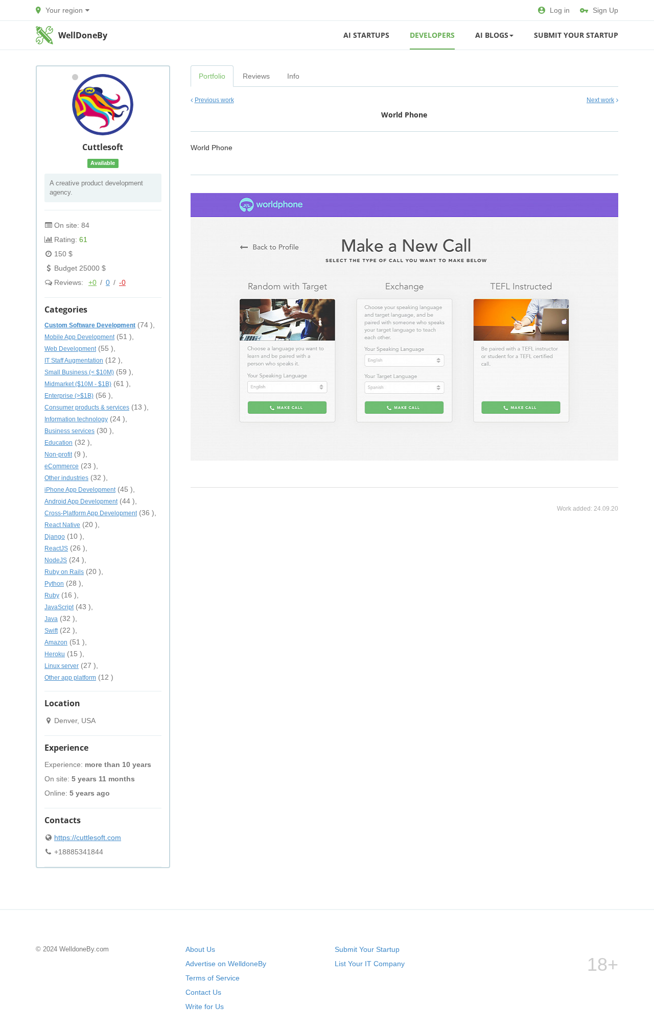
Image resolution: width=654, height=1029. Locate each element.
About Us (200, 949)
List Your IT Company (370, 964)
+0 (92, 282)
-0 (122, 282)
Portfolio (212, 76)
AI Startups (366, 35)
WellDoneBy (82, 35)
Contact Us (203, 992)
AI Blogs (491, 35)
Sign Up (605, 10)
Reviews (256, 76)
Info (293, 76)
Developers (432, 35)
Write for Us (204, 1006)
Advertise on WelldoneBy (225, 964)
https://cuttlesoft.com (87, 837)
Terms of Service (212, 978)
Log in (560, 10)
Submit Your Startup (576, 35)
